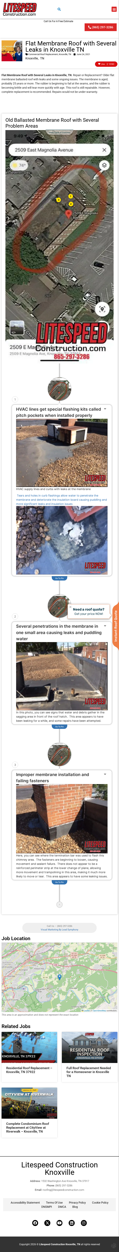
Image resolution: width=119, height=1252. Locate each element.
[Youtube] (59, 1223)
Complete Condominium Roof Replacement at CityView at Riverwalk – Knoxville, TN (27, 1127)
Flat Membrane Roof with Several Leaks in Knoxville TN (71, 46)
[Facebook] (35, 1223)
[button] (114, 9)
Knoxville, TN (65, 54)
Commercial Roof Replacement (43, 54)
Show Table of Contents (59, 132)
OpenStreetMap (99, 1010)
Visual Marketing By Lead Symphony (59, 929)
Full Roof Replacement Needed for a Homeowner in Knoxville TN (88, 1072)
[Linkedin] (72, 1223)
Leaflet (86, 1010)
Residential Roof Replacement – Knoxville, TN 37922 (29, 1070)
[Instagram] (84, 1223)
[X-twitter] (47, 1223)
